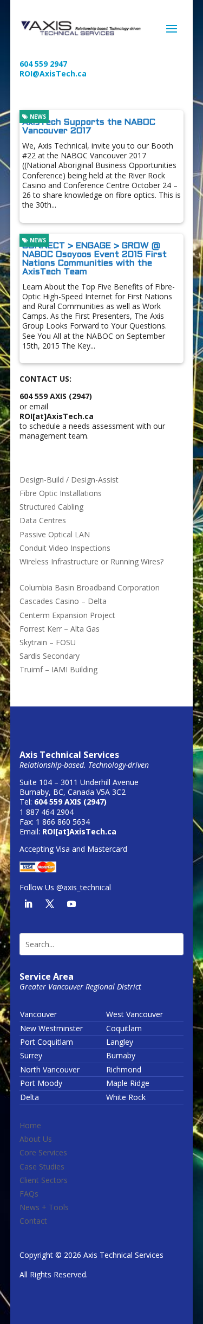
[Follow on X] (49, 903)
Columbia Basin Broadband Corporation (89, 587)
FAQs (28, 1193)
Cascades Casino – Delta (63, 601)
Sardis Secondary (49, 656)
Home (30, 1125)
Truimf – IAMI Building (58, 669)
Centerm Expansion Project (67, 615)
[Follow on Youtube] (71, 903)
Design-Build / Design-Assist (69, 479)
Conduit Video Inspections (64, 548)
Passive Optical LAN (54, 534)
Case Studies (41, 1166)
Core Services (43, 1152)
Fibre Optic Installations (60, 493)
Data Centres (42, 520)
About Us (35, 1139)
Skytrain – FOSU (47, 642)
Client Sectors (43, 1180)
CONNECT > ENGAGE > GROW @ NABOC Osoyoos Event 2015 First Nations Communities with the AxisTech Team (94, 259)
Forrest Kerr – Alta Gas (59, 629)
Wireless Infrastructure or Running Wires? (91, 561)
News (37, 116)
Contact (33, 1221)
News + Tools (44, 1207)
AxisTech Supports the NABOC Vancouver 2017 (88, 126)
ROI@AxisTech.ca (53, 73)
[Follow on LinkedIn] (28, 903)
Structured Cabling (51, 507)
